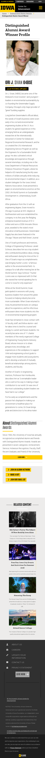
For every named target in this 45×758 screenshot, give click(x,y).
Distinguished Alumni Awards (21, 14)
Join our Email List (17, 479)
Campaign (19, 1)
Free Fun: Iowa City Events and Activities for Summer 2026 (22, 565)
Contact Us (18, 662)
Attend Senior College (22, 628)
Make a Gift (14, 474)
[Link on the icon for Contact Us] (7, 663)
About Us (17, 644)
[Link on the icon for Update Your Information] (7, 655)
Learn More (21, 457)
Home (4, 14)
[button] (22, 755)
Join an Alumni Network (20, 469)
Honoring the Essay (22, 595)
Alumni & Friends (7, 1)
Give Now (21, 674)
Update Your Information (19, 656)
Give (40, 1)
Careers (16, 650)
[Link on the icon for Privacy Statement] (7, 668)
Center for (24, 7)
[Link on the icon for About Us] (7, 645)
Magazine (30, 1)
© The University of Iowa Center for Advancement (18, 699)
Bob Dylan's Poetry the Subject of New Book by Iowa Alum (22, 531)
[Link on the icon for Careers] (7, 650)
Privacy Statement (15, 748)
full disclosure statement (19, 726)
